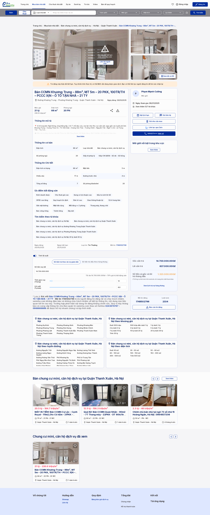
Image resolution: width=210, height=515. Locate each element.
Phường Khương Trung (45, 328)
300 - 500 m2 (115, 356)
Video (95, 4)
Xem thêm (80, 136)
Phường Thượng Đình (65, 333)
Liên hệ (65, 503)
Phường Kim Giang (64, 328)
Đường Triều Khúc (43, 363)
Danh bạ (77, 4)
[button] (125, 280)
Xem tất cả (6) (168, 76)
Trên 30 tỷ (114, 333)
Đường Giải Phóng (43, 366)
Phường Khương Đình (65, 325)
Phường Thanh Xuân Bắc (66, 331)
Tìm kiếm (199, 13)
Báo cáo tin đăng (155, 307)
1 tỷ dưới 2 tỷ (155, 325)
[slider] (51, 281)
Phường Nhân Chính (85, 328)
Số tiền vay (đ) (40, 267)
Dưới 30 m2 (114, 350)
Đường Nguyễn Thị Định (66, 360)
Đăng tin (202, 4)
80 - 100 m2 (114, 353)
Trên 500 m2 (135, 356)
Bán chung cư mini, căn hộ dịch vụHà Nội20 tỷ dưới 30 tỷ (59, 237)
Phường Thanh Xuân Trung (44, 334)
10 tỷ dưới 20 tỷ (136, 331)
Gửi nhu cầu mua (155, 121)
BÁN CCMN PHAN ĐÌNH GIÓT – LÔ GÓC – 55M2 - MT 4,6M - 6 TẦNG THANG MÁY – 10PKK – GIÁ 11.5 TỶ (105, 414)
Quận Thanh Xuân (109, 26)
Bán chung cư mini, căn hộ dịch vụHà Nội (52, 221)
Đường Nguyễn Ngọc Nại (66, 350)
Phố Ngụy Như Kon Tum (45, 360)
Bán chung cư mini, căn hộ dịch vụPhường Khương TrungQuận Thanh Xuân (66, 232)
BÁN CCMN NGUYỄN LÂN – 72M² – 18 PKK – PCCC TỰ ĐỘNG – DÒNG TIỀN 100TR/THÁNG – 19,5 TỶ (55, 414)
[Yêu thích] (124, 110)
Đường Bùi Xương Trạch (86, 363)
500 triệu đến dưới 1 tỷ (139, 325)
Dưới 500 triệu (115, 325)
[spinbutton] (121, 281)
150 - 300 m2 (156, 353)
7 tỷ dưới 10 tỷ (115, 331)
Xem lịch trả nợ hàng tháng (154, 286)
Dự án (68, 4)
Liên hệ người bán (105, 62)
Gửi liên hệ (167, 115)
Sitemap (65, 499)
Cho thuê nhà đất (55, 4)
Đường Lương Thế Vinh (86, 350)
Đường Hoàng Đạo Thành (87, 353)
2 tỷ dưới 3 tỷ (115, 328)
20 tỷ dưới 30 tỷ (157, 331)
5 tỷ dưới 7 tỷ (156, 328)
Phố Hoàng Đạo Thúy (65, 366)
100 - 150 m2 (135, 353)
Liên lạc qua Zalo (155, 127)
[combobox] (41, 12)
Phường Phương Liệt (44, 331)
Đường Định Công (64, 353)
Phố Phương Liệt (83, 360)
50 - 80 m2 (155, 350)
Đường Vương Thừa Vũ (66, 363)
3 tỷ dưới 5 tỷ (135, 328)
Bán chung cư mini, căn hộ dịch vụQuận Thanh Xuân (95, 221)
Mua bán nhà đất (38, 4)
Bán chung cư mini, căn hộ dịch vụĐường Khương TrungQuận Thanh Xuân (65, 226)
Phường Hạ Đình (42, 325)
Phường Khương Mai (85, 325)
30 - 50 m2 (134, 350)
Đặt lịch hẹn (144, 115)
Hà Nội (96, 26)
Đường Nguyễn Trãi (44, 350)
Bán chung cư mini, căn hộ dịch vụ (76, 26)
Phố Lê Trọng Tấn (84, 357)
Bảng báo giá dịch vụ (100, 499)
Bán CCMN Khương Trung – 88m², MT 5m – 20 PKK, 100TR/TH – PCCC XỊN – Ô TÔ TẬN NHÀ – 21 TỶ (153, 414)
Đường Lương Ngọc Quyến (43, 354)
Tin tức (87, 4)
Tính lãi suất (43, 256)
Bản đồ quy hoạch (108, 4)
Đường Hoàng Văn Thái (45, 357)
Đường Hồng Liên (84, 366)
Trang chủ (25, 4)
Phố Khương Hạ (63, 357)
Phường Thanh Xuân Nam (87, 331)
